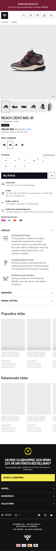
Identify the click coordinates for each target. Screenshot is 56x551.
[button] (30, 15)
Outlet (5, 22)
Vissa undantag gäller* (13, 467)
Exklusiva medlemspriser (18, 209)
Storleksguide (49, 155)
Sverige (8, 515)
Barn (14, 22)
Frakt (8, 191)
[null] (4, 15)
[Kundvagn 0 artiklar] (44, 15)
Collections (7, 503)
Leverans (10, 183)
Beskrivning (6, 293)
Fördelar (5, 230)
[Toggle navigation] (23, 15)
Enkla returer (12, 201)
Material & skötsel (9, 301)
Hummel (5, 488)
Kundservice (7, 496)
